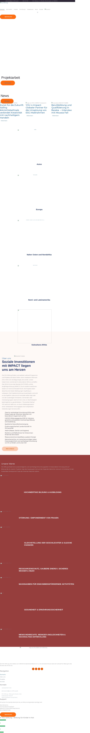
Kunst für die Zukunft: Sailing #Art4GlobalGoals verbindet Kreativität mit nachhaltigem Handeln (12, 111)
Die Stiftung (22, 9)
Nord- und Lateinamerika (39, 300)
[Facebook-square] (33, 669)
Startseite (2, 9)
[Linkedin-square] (39, 669)
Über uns (2, 677)
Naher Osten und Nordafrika (39, 255)
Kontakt (41, 9)
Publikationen (30, 9)
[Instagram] (36, 669)
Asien (39, 164)
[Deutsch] (47, 9)
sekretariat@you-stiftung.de (11, 1)
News (36, 9)
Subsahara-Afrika (39, 345)
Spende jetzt (8, 16)
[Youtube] (42, 669)
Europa (39, 209)
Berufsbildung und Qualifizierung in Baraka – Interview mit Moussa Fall (61, 109)
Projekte (16, 9)
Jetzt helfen (9, 9)
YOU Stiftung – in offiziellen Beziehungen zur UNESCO (45, 1)
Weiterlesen (4, 120)
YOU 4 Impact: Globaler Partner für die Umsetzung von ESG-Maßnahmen (36, 109)
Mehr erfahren (10, 448)
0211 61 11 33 (25, 1)
